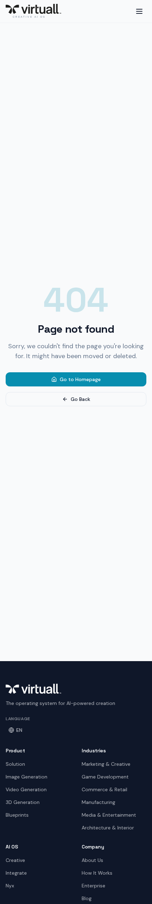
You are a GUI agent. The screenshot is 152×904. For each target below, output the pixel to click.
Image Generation (26, 777)
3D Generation (23, 802)
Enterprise (93, 885)
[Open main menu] (139, 11)
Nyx (10, 885)
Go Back (80, 399)
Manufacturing (98, 802)
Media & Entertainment (109, 815)
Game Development (105, 777)
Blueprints (17, 815)
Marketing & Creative (106, 764)
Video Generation (26, 789)
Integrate (16, 873)
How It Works (97, 873)
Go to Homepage (80, 379)
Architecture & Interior (108, 827)
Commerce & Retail (104, 789)
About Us (92, 860)
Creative (15, 860)
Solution (15, 764)
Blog (87, 898)
